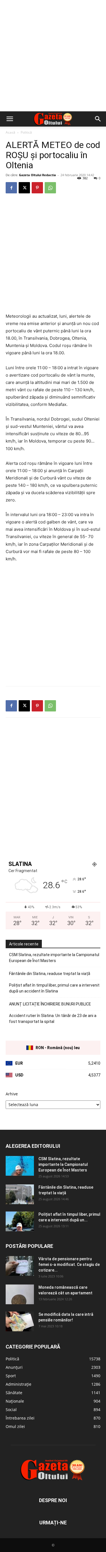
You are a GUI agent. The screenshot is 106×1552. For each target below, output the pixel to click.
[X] (24, 187)
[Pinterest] (37, 187)
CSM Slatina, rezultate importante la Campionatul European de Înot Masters (54, 957)
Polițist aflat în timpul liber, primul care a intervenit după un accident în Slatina (54, 988)
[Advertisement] (53, 56)
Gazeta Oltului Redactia (37, 175)
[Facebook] (11, 187)
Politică (26, 132)
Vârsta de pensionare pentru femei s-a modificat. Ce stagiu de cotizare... (69, 1264)
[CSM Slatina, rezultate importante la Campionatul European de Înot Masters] (20, 1166)
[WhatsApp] (50, 187)
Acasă (10, 132)
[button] (10, 119)
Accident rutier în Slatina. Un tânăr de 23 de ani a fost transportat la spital (52, 1018)
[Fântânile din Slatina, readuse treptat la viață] (20, 1194)
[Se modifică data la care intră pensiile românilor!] (20, 1321)
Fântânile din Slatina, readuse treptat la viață (49, 973)
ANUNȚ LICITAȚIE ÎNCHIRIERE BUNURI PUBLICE (50, 1004)
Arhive (12, 1093)
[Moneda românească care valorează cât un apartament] (20, 1294)
